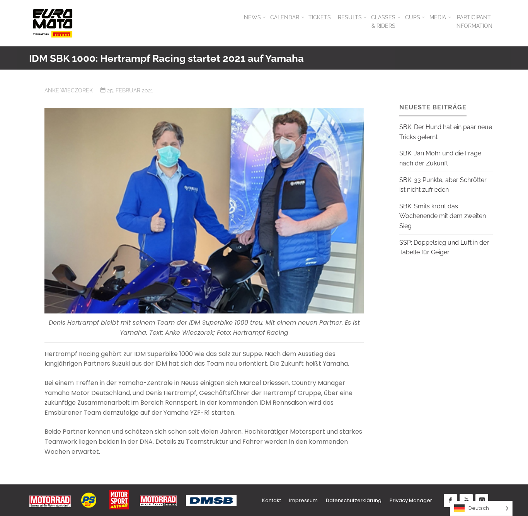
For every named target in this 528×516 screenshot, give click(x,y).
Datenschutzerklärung (354, 500)
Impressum (303, 500)
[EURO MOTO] (52, 23)
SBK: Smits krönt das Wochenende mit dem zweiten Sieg (442, 216)
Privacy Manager (411, 500)
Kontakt (271, 500)
